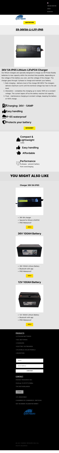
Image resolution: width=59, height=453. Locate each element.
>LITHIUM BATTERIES (23, 336)
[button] (29, 22)
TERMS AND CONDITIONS (51, 5)
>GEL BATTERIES (21, 340)
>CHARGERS (20, 343)
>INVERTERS (20, 353)
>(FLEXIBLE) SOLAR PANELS (25, 350)
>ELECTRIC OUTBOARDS (24, 346)
